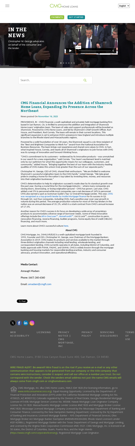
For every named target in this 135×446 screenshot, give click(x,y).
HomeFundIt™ (66, 216)
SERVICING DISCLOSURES (109, 334)
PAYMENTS (57, 17)
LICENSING (44, 332)
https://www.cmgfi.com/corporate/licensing (34, 432)
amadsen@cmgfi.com (39, 284)
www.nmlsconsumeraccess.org (34, 391)
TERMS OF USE (130, 336)
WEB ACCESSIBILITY (19, 334)
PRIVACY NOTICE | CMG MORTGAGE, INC (66, 339)
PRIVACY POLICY (87, 334)
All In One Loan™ (49, 216)
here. (66, 226)
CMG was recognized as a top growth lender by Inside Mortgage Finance (67, 195)
